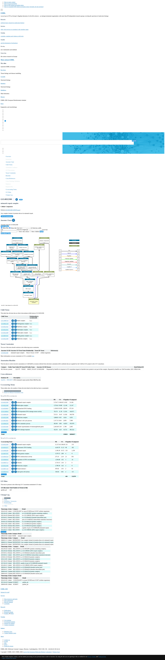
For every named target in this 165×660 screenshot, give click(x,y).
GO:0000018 (4, 459)
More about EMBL (7, 60)
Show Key (5, 228)
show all (4, 432)
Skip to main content (9, 2)
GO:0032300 (4, 353)
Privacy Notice (92, 656)
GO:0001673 (4, 471)
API (5, 151)
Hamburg (3, 83)
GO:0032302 (4, 326)
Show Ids (13, 228)
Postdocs (6, 613)
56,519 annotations (7, 216)
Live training (7, 620)
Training (6, 125)
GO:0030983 (4, 408)
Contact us (7, 640)
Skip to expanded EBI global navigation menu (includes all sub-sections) (23, 6)
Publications (7, 610)
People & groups (8, 646)
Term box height (21, 229)
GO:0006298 (4, 414)
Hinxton (3, 97)
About (2, 636)
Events (6, 641)
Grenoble (3, 76)
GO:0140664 (4, 411)
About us (6, 124)
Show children (35, 231)
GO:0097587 (4, 335)
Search (134, 140)
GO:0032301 (4, 329)
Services (6, 128)
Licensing (6, 603)
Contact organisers (9, 625)
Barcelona (3, 70)
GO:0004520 (4, 456)
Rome (2, 103)
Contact (6, 150)
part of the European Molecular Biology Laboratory (38, 652)
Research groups (8, 612)
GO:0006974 (4, 429)
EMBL (3, 13)
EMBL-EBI (7, 130)
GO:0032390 (4, 338)
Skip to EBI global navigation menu (14, 5)
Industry (3, 628)
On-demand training (9, 622)
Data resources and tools (10, 599)
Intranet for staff (5, 592)
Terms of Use (102, 656)
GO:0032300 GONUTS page (13, 210)
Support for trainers (9, 623)
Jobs (5, 643)
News (5, 644)
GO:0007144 (4, 468)
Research (6, 127)
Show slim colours (24, 231)
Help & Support (8, 602)
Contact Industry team (10, 633)
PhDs (12, 613)
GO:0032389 (4, 332)
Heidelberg (3, 90)
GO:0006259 (4, 423)
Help (5, 148)
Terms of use (56, 652)
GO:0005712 (4, 462)
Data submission (8, 600)
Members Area (8, 631)
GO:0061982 (4, 420)
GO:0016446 (4, 426)
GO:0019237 (4, 447)
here (33, 356)
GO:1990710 (4, 320)
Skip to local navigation (10, 3)
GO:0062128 (4, 323)
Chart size (19, 228)
